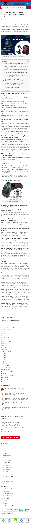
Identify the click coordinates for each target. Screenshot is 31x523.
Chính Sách (3, 333)
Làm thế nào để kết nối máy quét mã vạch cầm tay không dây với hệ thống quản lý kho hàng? (16, 79)
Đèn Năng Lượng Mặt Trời (7, 341)
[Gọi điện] (15, 520)
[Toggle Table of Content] (26, 61)
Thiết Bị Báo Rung (5, 377)
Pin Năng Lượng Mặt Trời (7, 371)
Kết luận (4, 88)
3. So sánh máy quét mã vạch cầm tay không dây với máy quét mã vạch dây (15, 67)
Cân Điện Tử (4, 331)
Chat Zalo (9, 522)
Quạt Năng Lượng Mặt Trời (7, 375)
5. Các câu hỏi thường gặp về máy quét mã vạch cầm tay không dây (15, 73)
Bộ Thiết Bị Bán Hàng (6, 329)
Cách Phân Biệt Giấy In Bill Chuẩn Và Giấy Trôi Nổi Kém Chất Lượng (17, 408)
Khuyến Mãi (3, 347)
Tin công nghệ (4, 379)
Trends (2, 381)
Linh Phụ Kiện (4, 349)
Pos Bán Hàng (4, 373)
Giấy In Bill (3, 343)
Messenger (21, 522)
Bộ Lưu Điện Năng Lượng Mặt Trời (9, 327)
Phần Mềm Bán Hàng (6, 369)
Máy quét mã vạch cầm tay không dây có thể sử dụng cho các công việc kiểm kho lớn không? (16, 87)
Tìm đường (3, 522)
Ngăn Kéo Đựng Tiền (6, 367)
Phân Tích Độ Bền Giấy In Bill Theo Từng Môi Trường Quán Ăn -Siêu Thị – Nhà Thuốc (16, 389)
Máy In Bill (3, 353)
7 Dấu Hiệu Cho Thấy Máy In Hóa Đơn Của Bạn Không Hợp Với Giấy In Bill (16, 403)
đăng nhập (8, 320)
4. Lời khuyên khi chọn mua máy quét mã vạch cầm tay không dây (15, 70)
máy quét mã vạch (24, 123)
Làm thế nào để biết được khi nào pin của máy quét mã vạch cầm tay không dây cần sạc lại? (16, 84)
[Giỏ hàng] (28, 4)
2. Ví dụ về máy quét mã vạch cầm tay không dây (13, 65)
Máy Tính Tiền (4, 363)
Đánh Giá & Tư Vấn (5, 337)
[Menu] (3, 4)
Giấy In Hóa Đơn (5, 345)
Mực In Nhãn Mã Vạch (6, 365)
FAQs (8, 90)
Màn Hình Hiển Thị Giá (6, 351)
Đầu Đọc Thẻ (4, 339)
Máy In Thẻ (3, 359)
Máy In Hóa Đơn (5, 355)
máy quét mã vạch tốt (11, 263)
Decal (2, 335)
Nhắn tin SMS (27, 522)
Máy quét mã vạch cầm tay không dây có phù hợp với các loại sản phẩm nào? (16, 76)
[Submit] (28, 7)
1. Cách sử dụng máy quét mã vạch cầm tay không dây (15, 63)
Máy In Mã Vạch (5, 357)
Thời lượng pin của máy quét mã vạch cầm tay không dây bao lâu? (16, 81)
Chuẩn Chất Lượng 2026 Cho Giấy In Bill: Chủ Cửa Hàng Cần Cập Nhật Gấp (17, 394)
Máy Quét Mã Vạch (5, 361)
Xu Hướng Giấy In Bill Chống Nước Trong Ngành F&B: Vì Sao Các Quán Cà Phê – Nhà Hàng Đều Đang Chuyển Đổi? (16, 399)
